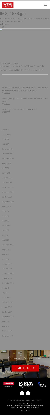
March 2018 (6, 298)
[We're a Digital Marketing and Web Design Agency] (37, 407)
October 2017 (7, 312)
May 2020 (5, 235)
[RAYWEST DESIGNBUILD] (7, 4)
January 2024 (7, 182)
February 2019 (7, 264)
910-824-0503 (27, 404)
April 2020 (5, 240)
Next (3, 27)
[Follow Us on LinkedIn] (28, 393)
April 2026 (5, 130)
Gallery (28, 400)
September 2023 (8, 202)
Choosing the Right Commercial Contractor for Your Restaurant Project (25, 100)
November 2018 (7, 274)
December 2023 (7, 187)
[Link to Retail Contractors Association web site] (26, 385)
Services (15, 400)
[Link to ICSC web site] (42, 385)
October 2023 (7, 197)
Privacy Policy (25, 410)
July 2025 (5, 139)
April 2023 (5, 221)
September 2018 (8, 283)
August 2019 (6, 250)
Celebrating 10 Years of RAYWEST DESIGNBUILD (19, 110)
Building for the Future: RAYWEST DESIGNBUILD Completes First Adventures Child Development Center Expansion (25, 89)
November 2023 (7, 192)
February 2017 (7, 331)
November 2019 (7, 245)
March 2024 (6, 173)
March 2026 (6, 135)
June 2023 (5, 216)
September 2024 (8, 158)
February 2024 (7, 178)
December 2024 (7, 149)
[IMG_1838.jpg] (25, 45)
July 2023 (5, 211)
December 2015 (7, 336)
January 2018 (7, 307)
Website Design (16, 407)
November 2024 (7, 154)
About (22, 400)
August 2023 (6, 206)
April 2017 (5, 326)
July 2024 (5, 168)
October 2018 (7, 278)
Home (10, 400)
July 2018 (5, 288)
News (33, 400)
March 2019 (6, 259)
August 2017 (6, 322)
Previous (4, 24)
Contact (39, 400)
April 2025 (5, 144)
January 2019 (7, 269)
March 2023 (6, 226)
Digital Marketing (29, 407)
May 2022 (5, 230)
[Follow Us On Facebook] (22, 393)
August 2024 (6, 163)
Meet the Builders (25, 368)
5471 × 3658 (27, 18)
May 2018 (5, 293)
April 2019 (5, 254)
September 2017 (8, 317)
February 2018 (7, 302)
